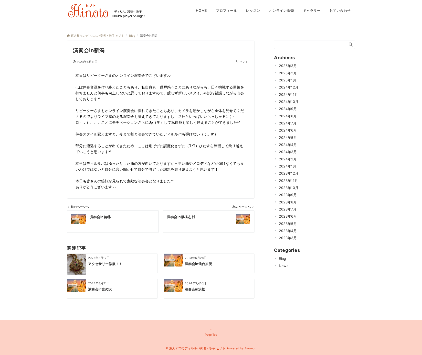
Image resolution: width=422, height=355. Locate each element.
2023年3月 (288, 238)
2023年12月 (288, 173)
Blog (282, 258)
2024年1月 (287, 166)
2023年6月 (288, 216)
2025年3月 (288, 66)
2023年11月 (288, 180)
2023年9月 (288, 195)
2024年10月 (288, 102)
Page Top (211, 334)
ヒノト (243, 62)
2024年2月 (288, 159)
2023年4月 (288, 231)
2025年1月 (287, 80)
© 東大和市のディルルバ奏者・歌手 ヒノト (196, 348)
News (283, 266)
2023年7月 (287, 209)
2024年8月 (288, 116)
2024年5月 (288, 137)
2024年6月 (288, 130)
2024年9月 (288, 109)
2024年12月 (288, 87)
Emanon (251, 348)
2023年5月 (288, 224)
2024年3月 (288, 152)
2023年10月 (288, 188)
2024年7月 (287, 123)
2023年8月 (288, 202)
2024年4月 (288, 145)
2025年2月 (288, 73)
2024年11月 (288, 94)
